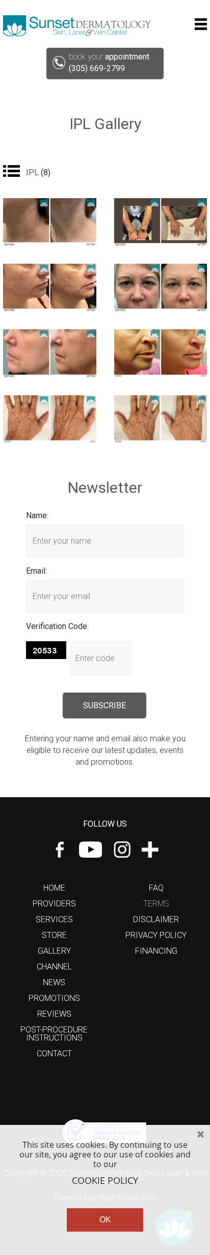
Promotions (54, 998)
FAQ (156, 888)
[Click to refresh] (46, 650)
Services (54, 919)
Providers (54, 903)
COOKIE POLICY (105, 1180)
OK (105, 1219)
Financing (156, 951)
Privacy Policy (156, 935)
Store (54, 935)
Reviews (54, 1014)
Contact (54, 1053)
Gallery (54, 951)
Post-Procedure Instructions (54, 1034)
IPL (38, 172)
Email (35, 571)
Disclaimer (156, 919)
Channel (54, 966)
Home (54, 888)
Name (36, 515)
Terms (156, 903)
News (54, 982)
